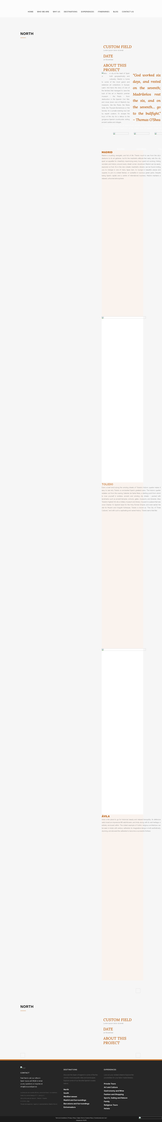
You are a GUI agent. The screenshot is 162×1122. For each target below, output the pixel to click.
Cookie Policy (89, 1118)
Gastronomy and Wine (114, 1091)
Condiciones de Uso (100, 1118)
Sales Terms (81, 1118)
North (66, 1089)
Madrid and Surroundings (75, 1100)
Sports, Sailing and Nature (115, 1098)
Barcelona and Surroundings (76, 1104)
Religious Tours (111, 1105)
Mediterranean (70, 1097)
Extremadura (69, 1107)
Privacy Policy (72, 1118)
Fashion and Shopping (114, 1094)
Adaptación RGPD (81, 1120)
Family (107, 1101)
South (66, 1093)
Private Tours (110, 1084)
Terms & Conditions (61, 1118)
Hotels (107, 1109)
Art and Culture (111, 1087)
